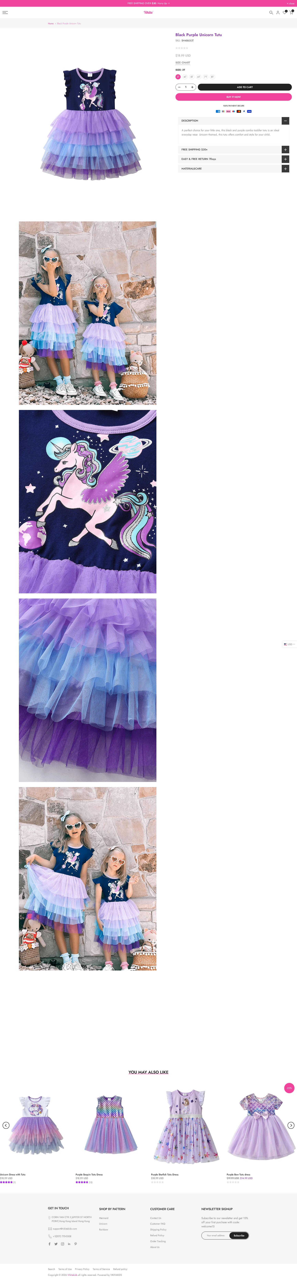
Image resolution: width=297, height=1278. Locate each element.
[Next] (291, 1125)
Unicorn (103, 1223)
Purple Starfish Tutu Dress (164, 1174)
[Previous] (6, 1125)
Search (51, 1269)
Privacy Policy (82, 1269)
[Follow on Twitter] (56, 1244)
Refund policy (120, 1269)
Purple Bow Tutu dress (238, 1174)
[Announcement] (148, 3)
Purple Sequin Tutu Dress (89, 1174)
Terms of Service (101, 1269)
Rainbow (103, 1229)
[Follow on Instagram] (62, 1244)
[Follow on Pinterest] (75, 1244)
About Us (155, 1247)
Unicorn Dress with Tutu (12, 1174)
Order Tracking (158, 1241)
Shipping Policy (158, 1229)
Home (51, 23)
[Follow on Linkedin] (69, 1244)
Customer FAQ (157, 1223)
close (7, 3)
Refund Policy (157, 1235)
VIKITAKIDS (116, 1275)
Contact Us (155, 1218)
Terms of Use (65, 1269)
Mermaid (103, 1218)
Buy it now (234, 97)
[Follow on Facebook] (49, 1244)
